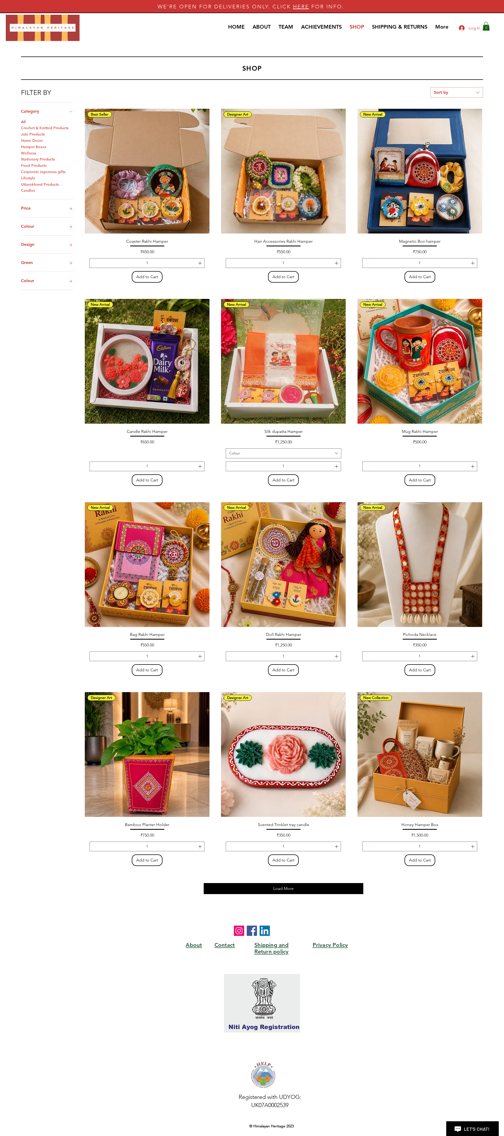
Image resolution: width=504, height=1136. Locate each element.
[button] (486, 26)
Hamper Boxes (33, 146)
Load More (283, 888)
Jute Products (33, 134)
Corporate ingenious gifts (43, 171)
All (23, 122)
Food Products (33, 165)
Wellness (28, 153)
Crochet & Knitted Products (45, 128)
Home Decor (32, 140)
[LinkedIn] (265, 931)
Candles (28, 190)
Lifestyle (28, 178)
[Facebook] (252, 931)
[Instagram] (239, 931)
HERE (301, 6)
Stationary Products (38, 159)
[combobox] (456, 92)
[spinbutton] (147, 263)
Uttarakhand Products (40, 184)
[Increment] (200, 263)
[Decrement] (93, 263)
